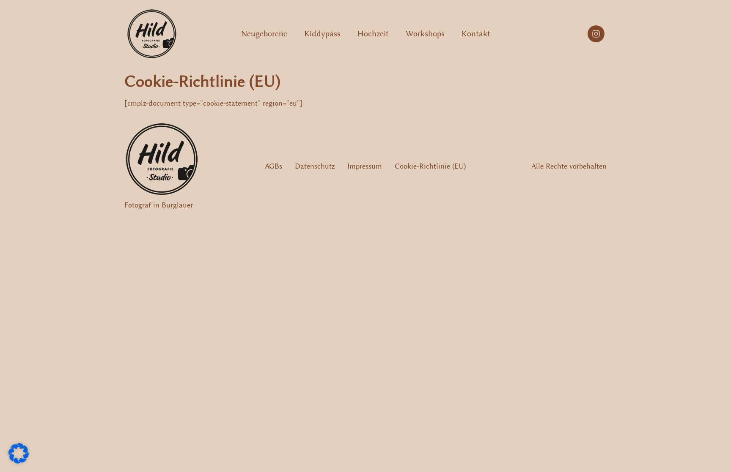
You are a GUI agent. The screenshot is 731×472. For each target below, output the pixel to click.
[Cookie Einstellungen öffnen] (18, 461)
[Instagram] (596, 33)
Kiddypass (322, 33)
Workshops (425, 33)
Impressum (364, 166)
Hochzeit (373, 33)
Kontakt (476, 33)
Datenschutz (315, 166)
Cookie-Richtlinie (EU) (430, 166)
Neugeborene (264, 33)
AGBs (273, 166)
